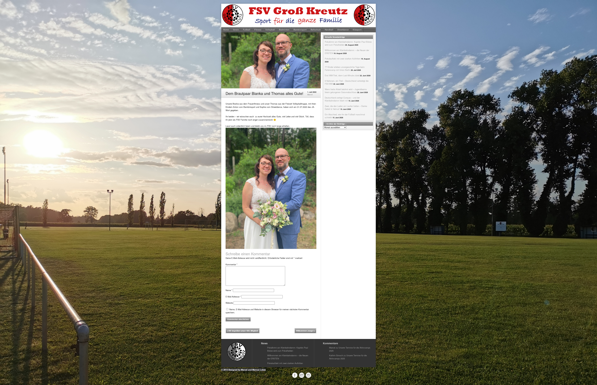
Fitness (257, 29)
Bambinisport (300, 29)
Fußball (246, 29)
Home (226, 29)
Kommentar (231, 264)
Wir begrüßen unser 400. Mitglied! (242, 330)
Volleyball (270, 29)
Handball (329, 29)
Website (229, 302)
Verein (236, 29)
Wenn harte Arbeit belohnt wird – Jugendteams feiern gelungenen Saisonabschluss (346, 91)
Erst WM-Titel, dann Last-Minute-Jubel (342, 75)
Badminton (284, 29)
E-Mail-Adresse (233, 296)
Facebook (295, 375)
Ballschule (316, 29)
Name (229, 290)
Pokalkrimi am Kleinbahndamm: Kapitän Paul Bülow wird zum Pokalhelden (287, 349)
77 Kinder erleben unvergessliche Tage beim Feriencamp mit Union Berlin (345, 68)
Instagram (308, 375)
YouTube (301, 375)
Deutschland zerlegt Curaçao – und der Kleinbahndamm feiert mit (342, 99)
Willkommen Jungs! (305, 330)
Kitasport (357, 29)
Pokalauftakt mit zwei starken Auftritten (342, 58)
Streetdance (343, 29)
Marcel (310, 94)
